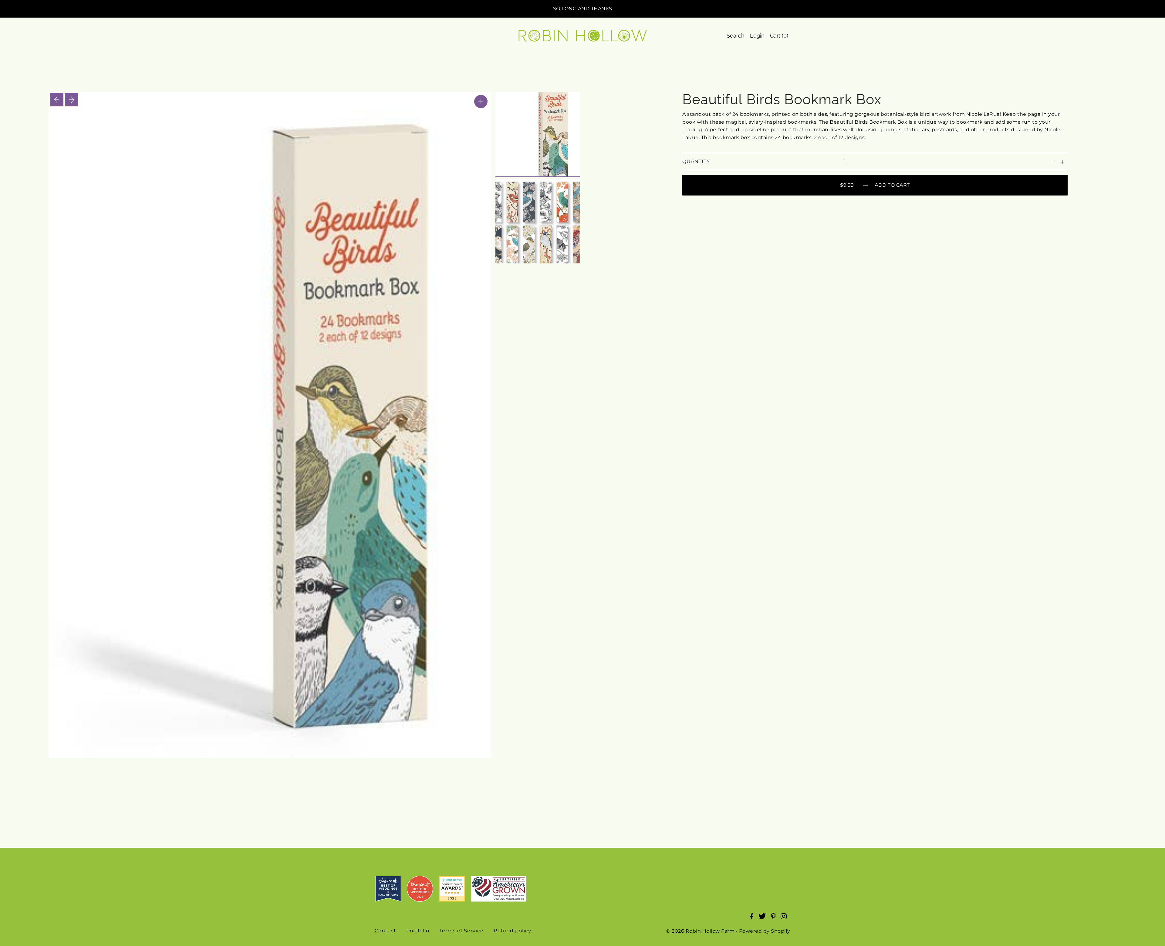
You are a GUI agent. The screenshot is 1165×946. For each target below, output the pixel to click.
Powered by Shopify (764, 931)
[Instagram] (785, 919)
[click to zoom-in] (481, 101)
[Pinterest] (775, 919)
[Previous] (56, 99)
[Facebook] (753, 919)
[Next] (71, 99)
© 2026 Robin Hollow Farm (700, 931)
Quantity (696, 161)
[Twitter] (764, 919)
